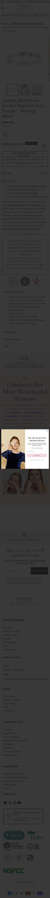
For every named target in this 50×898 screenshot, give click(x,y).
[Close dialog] (47, 431)
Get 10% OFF (37, 455)
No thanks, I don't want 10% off (37, 460)
